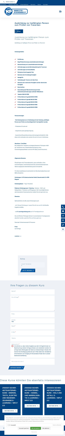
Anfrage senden (15, 367)
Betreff (14, 291)
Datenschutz (34, 431)
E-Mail (14, 332)
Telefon (14, 338)
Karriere (33, 4)
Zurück (17, 236)
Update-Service (13, 4)
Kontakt (45, 4)
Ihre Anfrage (15, 297)
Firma (13, 313)
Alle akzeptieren (35, 428)
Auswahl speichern (24, 428)
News (39, 4)
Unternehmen (24, 4)
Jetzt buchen (27, 270)
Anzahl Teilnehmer (26, 264)
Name (13, 326)
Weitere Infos (9, 410)
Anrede (13, 319)
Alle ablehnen (45, 428)
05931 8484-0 (10, 2)
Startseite (3, 4)
